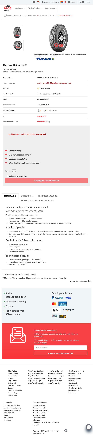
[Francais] (65, 2)
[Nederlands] (62, 2)
